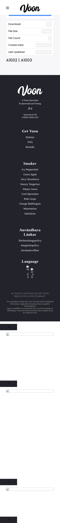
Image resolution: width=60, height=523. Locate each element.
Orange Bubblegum (30, 203)
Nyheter (30, 137)
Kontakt (30, 147)
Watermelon (30, 208)
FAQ (30, 142)
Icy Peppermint (30, 169)
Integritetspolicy (30, 245)
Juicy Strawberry (30, 179)
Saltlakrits (30, 213)
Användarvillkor (30, 250)
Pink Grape (30, 198)
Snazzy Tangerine (30, 184)
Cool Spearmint (30, 193)
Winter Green (30, 189)
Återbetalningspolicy (30, 240)
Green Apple (30, 174)
